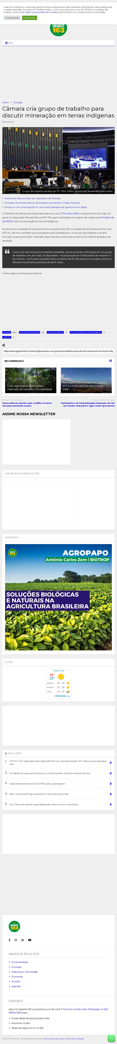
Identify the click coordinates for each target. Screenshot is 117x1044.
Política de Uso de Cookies (53, 1039)
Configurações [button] (12, 18)
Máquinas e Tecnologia (25, 972)
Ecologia (16, 967)
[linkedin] (22, 940)
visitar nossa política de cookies (41, 12)
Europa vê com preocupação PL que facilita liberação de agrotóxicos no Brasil (45, 207)
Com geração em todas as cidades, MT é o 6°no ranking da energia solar (85, 386)
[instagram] (15, 940)
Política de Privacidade (74, 1039)
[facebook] (9, 940)
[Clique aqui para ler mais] (30, 380)
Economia (17, 976)
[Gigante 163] (58, 35)
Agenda (16, 986)
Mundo (16, 981)
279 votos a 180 (69, 213)
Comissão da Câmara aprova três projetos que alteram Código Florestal (42, 203)
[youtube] (29, 940)
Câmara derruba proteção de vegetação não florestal (32, 198)
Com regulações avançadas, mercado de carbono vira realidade (29, 387)
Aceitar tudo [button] (29, 18)
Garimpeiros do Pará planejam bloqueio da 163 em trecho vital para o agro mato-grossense (87, 404)
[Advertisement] (58, 73)
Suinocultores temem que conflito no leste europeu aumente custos (27, 404)
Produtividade (20, 962)
